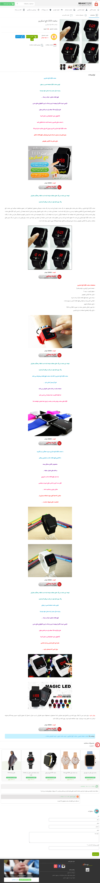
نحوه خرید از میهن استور (69, 877)
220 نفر (18, 36)
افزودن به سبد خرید (30, 38)
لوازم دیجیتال (68, 10)
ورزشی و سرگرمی (31, 10)
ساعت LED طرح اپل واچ (51, 772)
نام (98, 816)
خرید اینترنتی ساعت (51, 736)
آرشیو (91, 746)
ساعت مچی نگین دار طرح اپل (90, 772)
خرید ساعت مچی (61, 736)
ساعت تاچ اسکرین (72, 736)
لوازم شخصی (80, 10)
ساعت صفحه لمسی (83, 736)
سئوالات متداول (71, 872)
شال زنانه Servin (11, 772)
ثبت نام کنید (15, 879)
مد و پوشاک (45, 10)
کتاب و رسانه (18, 10)
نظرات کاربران (65, 15)
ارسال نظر (95, 854)
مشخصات (92, 15)
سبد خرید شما (7, 4)
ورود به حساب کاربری (25, 879)
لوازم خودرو (56, 10)
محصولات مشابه (79, 15)
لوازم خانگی (93, 10)
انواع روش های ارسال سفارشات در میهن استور (63, 875)
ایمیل (98, 823)
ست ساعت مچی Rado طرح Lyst (70, 772)
